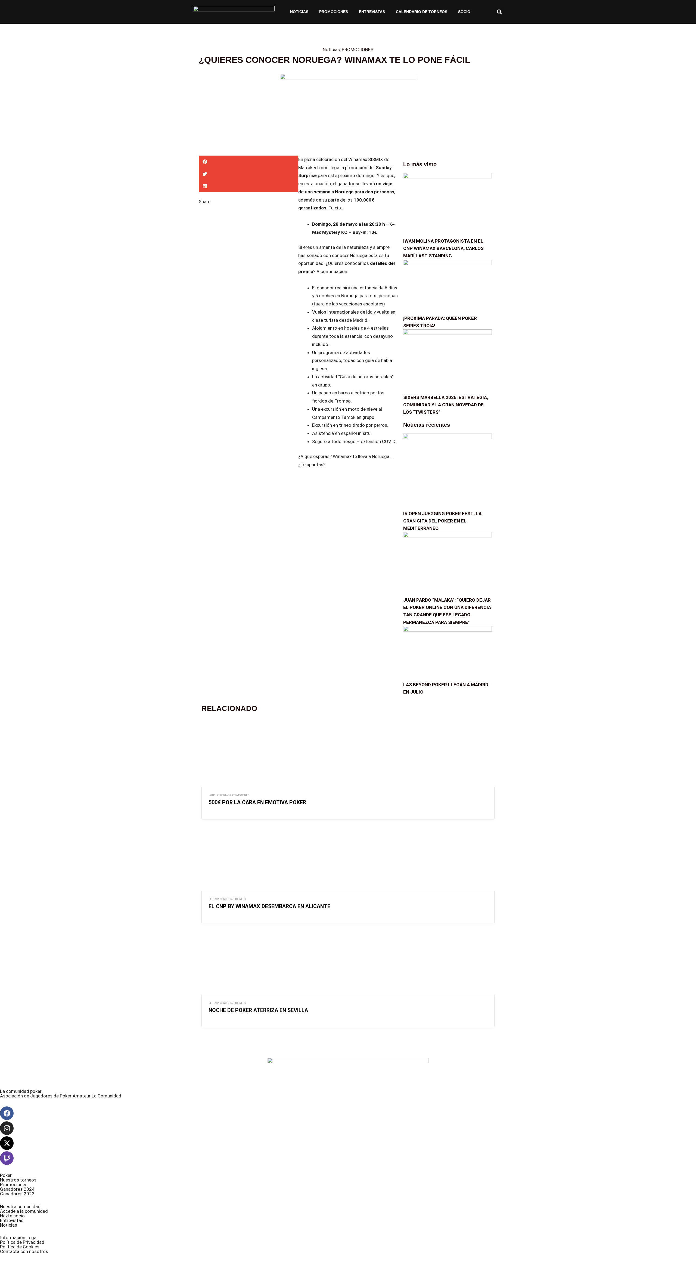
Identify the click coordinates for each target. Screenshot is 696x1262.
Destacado (215, 899)
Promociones (13, 1184)
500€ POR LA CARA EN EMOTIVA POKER (257, 802)
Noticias (331, 49)
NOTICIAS (299, 12)
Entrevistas (372, 12)
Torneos (240, 899)
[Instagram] (7, 1128)
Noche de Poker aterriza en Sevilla (258, 1010)
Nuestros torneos (18, 1180)
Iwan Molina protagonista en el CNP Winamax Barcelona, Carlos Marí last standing (443, 248)
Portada (225, 795)
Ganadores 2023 (17, 1193)
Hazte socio (12, 1215)
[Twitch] (7, 1158)
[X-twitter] (7, 1143)
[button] (499, 11)
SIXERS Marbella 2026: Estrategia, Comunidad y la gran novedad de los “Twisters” (445, 405)
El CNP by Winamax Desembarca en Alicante (269, 906)
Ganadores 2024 (17, 1189)
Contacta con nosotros (24, 1251)
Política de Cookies (19, 1246)
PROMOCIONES (333, 12)
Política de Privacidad (22, 1242)
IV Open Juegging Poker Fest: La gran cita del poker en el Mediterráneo (442, 521)
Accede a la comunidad (24, 1211)
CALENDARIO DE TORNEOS (421, 12)
